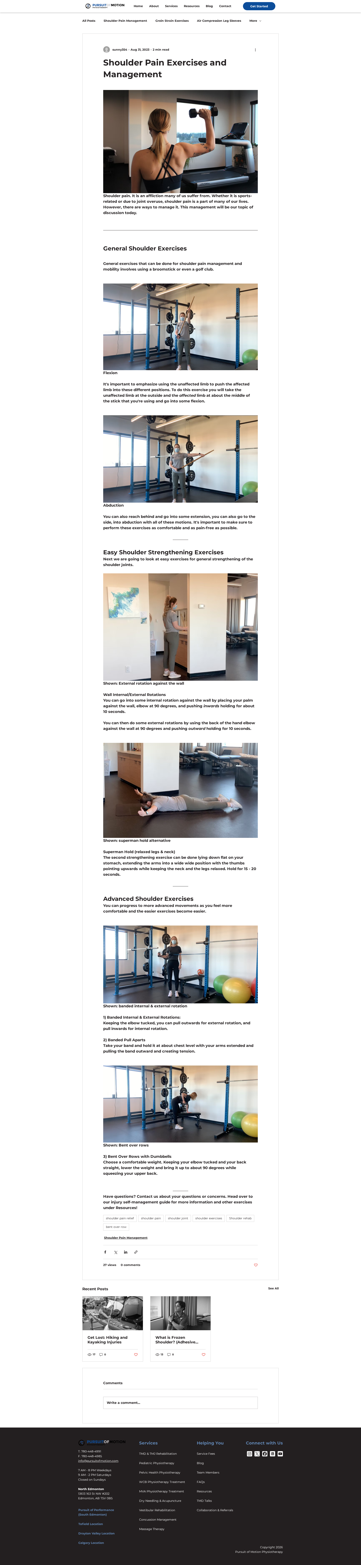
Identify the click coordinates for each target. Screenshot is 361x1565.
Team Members (208, 1472)
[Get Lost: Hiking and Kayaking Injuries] (113, 1313)
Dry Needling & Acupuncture (160, 1501)
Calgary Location (91, 1543)
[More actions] (255, 49)
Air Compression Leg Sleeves (219, 21)
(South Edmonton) (92, 1514)
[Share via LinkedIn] (126, 1252)
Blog (200, 1463)
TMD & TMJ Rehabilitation (158, 1454)
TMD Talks (204, 1501)
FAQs (201, 1482)
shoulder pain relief (120, 1218)
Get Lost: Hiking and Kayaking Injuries (107, 1339)
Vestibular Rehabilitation (157, 1510)
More (253, 21)
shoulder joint (178, 1218)
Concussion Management (158, 1519)
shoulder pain (151, 1218)
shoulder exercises (208, 1218)
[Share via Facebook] (105, 1252)
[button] (154, 6)
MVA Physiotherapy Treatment (161, 1491)
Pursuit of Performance (96, 1510)
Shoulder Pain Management (125, 21)
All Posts (88, 21)
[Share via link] (136, 1252)
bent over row (116, 1227)
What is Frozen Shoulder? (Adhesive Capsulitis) (175, 1339)
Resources (204, 1491)
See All (273, 1288)
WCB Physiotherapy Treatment (162, 1482)
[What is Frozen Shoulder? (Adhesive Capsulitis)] (180, 1313)
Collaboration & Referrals (215, 1510)
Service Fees (206, 1454)
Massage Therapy (151, 1529)
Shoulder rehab (240, 1218)
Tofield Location (90, 1524)
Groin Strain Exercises (172, 21)
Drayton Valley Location (96, 1533)
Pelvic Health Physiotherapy (159, 1472)
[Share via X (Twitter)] (115, 1252)
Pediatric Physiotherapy (156, 1463)
